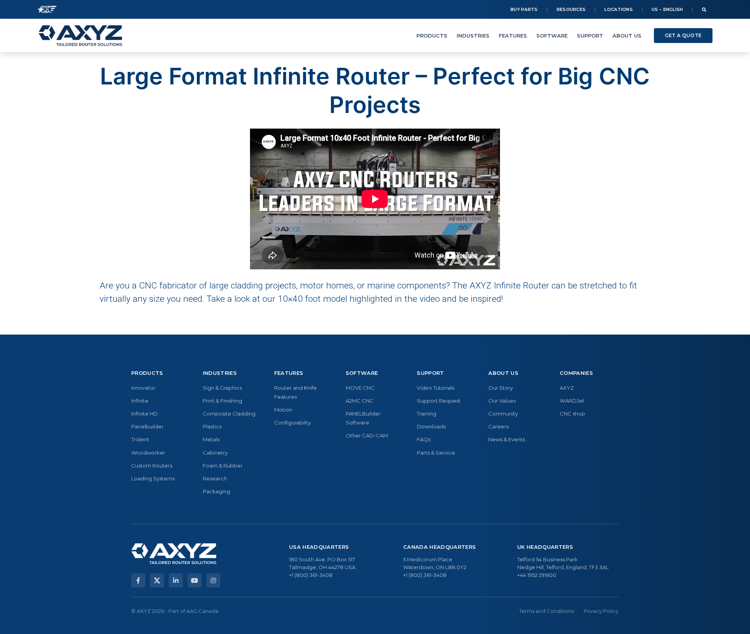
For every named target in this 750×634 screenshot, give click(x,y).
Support (590, 35)
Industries (473, 35)
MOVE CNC (360, 388)
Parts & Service (436, 453)
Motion (283, 410)
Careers (498, 426)
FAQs (423, 439)
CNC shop (572, 413)
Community (503, 413)
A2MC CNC (359, 401)
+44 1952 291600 (536, 575)
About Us (626, 35)
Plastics (212, 426)
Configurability (292, 422)
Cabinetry (215, 453)
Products (431, 35)
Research (215, 478)
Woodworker (148, 453)
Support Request (439, 401)
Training (426, 413)
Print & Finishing (222, 401)
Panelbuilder (147, 426)
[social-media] (138, 580)
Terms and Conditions (546, 611)
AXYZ (567, 388)
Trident (140, 439)
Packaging (216, 491)
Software (552, 35)
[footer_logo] (173, 553)
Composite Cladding (229, 413)
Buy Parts (524, 9)
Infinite (139, 401)
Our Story (500, 388)
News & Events (506, 439)
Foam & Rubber (223, 465)
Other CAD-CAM (367, 435)
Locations (618, 9)
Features (513, 35)
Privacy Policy (601, 611)
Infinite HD (144, 413)
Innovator (143, 388)
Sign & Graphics (222, 388)
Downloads (431, 426)
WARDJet (572, 401)
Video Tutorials (435, 388)
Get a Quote (683, 35)
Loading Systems (153, 478)
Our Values (502, 401)
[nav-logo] (80, 35)
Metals (211, 439)
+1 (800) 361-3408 (310, 575)
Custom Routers (151, 465)
